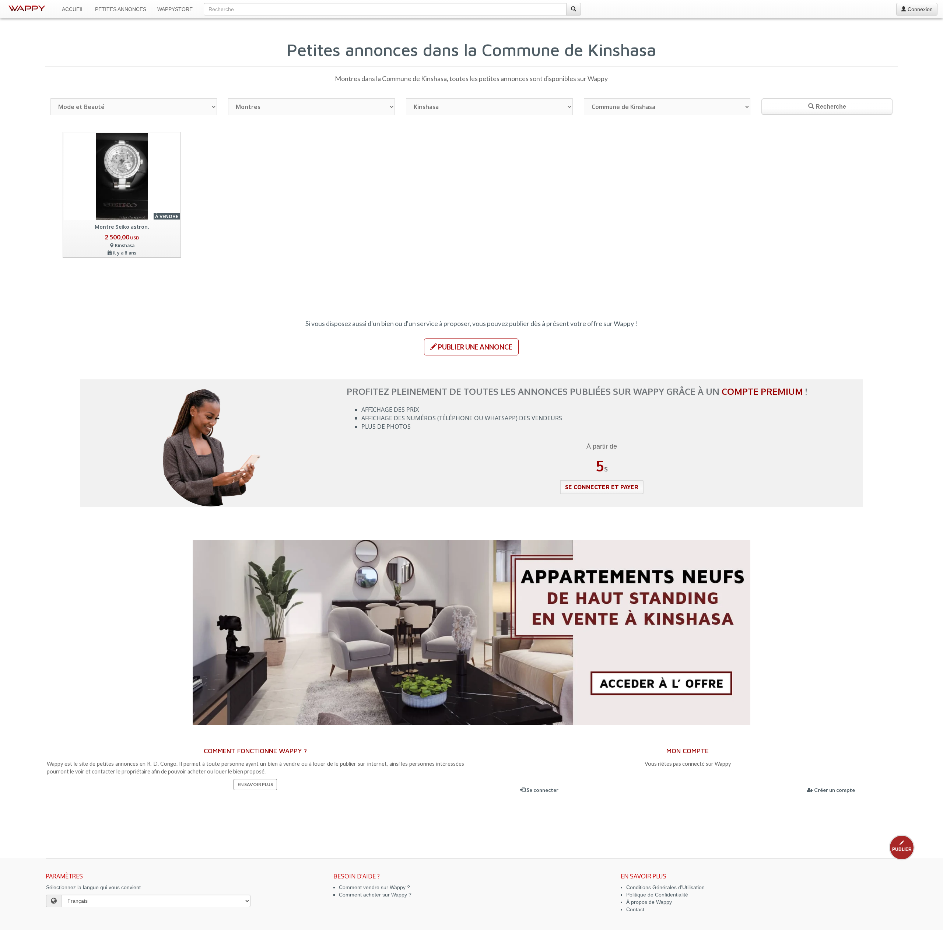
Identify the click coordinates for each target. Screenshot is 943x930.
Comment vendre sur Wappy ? (374, 887)
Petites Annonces (120, 9)
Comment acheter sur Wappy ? (375, 895)
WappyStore (175, 9)
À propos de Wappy (649, 902)
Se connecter (541, 790)
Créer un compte (834, 790)
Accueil (73, 9)
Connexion (919, 9)
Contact (635, 909)
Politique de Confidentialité (657, 895)
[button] (471, 346)
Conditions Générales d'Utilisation (665, 887)
